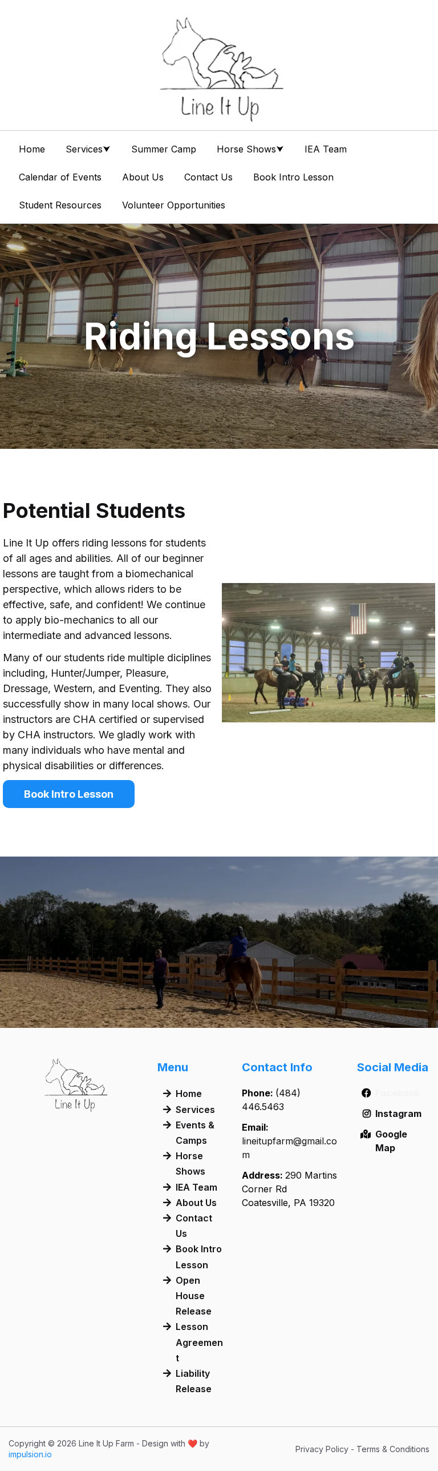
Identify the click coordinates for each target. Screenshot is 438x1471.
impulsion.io (30, 1454)
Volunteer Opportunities (173, 205)
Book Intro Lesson (293, 177)
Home (32, 149)
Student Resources (60, 205)
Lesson (192, 1326)
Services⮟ (88, 149)
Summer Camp (163, 149)
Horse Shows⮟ (250, 149)
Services (195, 1109)
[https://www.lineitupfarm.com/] (219, 68)
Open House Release (194, 1296)
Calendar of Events (60, 177)
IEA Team (326, 149)
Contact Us (208, 177)
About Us (143, 177)
